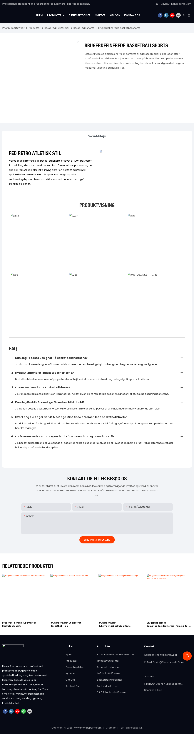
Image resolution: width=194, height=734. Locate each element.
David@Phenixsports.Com (175, 4)
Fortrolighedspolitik (130, 727)
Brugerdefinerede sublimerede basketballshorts (19, 624)
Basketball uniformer (56, 28)
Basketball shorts (83, 28)
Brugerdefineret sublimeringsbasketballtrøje (115, 624)
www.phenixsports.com (87, 727)
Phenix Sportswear (13, 28)
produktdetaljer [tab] (97, 136)
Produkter (34, 28)
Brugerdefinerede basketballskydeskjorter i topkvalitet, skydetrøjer (168, 624)
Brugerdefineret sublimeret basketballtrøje (65, 624)
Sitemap (111, 727)
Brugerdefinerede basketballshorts (119, 28)
